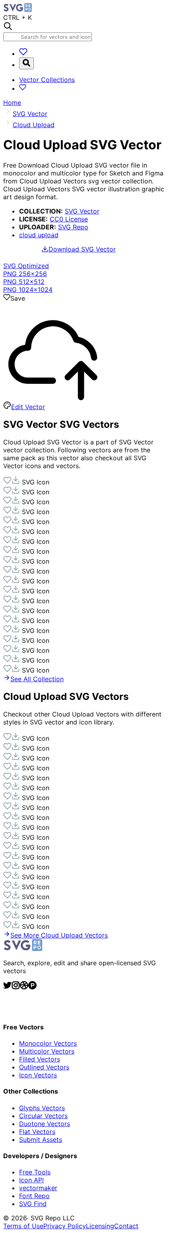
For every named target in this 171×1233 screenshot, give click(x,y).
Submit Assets (40, 1139)
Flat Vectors (37, 1132)
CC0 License (69, 219)
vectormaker (38, 1188)
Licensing (100, 1226)
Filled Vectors (39, 1059)
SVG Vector (82, 211)
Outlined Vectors (44, 1067)
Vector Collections (47, 80)
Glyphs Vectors (42, 1108)
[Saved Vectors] (23, 53)
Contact (126, 1226)
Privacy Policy (64, 1226)
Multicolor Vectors (46, 1051)
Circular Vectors (43, 1116)
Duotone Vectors (44, 1124)
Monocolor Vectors (48, 1043)
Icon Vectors (38, 1075)
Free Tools (35, 1172)
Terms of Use (23, 1226)
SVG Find (33, 1204)
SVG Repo (73, 227)
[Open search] (26, 63)
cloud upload (38, 235)
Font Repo (34, 1196)
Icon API (31, 1180)
